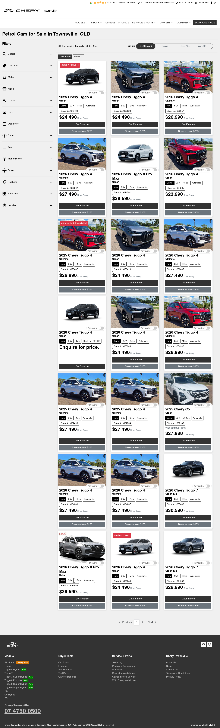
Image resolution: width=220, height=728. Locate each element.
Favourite (92, 93)
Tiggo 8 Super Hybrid (15, 684)
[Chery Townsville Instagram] (216, 2)
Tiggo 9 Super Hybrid (15, 687)
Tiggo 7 (8, 673)
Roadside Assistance (123, 673)
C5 (6, 691)
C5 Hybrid (9, 695)
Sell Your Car (65, 670)
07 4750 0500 (185, 3)
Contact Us (172, 670)
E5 (5, 698)
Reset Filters (65, 57)
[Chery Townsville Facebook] (212, 2)
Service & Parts (143, 23)
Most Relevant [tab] (146, 46)
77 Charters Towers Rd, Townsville (157, 3)
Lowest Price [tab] (203, 46)
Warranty (117, 670)
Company (183, 23)
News (169, 666)
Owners (165, 23)
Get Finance (82, 124)
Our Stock (63, 662)
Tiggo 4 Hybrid (12, 670)
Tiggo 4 (8, 666)
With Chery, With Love (124, 680)
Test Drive (63, 673)
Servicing (117, 662)
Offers (110, 23)
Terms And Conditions (178, 673)
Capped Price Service (124, 677)
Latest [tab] (165, 46)
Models (80, 23)
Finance (123, 23)
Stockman (9, 662)
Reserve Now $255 (82, 131)
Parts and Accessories (124, 666)
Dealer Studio (209, 725)
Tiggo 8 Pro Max (13, 680)
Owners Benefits (67, 677)
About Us (171, 662)
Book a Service (205, 23)
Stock (95, 23)
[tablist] (174, 46)
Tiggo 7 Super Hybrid (15, 677)
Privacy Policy (173, 677)
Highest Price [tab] (184, 46)
